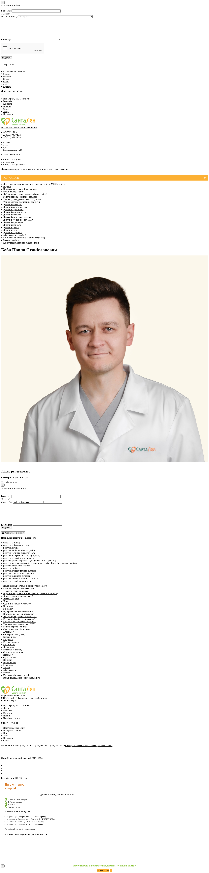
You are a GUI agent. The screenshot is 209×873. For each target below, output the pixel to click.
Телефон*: (6, 13)
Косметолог (9, 644)
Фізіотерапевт (10, 670)
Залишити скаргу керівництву (32, 698)
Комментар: (7, 525)
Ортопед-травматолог (13, 652)
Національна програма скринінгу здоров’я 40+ (26, 586)
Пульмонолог (9, 662)
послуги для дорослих (14, 164)
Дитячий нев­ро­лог (12, 214)
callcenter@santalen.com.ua (99, 745)
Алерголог (8, 632)
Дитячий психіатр (12, 225)
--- (111, 870)
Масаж (6, 672)
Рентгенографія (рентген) (15, 626)
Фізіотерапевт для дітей (14, 235)
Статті (6, 81)
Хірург (6, 601)
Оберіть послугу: (9, 16)
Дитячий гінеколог (12, 204)
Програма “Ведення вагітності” (18, 611)
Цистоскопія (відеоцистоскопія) (18, 614)
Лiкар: (4, 502)
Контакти (7, 76)
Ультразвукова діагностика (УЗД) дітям (22, 199)
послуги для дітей (12, 159)
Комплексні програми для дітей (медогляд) (24, 237)
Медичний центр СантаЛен (17, 169)
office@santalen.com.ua (76, 745)
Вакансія (6, 74)
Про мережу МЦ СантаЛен (14, 71)
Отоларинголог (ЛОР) (14, 634)
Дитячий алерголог (12, 232)
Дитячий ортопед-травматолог (18, 217)
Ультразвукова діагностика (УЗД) (19, 624)
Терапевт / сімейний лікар (15, 591)
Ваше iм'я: (6, 496)
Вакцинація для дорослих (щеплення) (21, 678)
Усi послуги (11, 178)
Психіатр (7, 660)
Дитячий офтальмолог (14, 222)
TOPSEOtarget (21, 778)
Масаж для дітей (11, 240)
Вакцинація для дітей (13, 191)
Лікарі (5, 145)
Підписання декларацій (12, 150)
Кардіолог (8, 639)
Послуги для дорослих (14, 728)
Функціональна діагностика (16, 629)
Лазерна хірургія (11, 598)
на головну (8, 162)
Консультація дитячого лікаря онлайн (21, 243)
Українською (103, 870)
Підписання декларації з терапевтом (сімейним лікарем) (30, 593)
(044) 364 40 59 (13, 137)
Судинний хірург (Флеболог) (17, 603)
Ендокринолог (10, 637)
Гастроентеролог (11, 642)
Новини (6, 79)
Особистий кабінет (13, 91)
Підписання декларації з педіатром (20, 189)
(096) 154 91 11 (13, 132)
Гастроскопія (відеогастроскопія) (19, 619)
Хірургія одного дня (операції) (18, 596)
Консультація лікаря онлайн (16, 675)
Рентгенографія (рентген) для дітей (20, 197)
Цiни (5, 733)
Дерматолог (9, 647)
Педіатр (7, 186)
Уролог (6, 667)
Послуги (6, 142)
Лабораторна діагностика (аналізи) (20, 616)
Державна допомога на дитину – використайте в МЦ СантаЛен (34, 184)
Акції (5, 84)
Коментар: (6, 39)
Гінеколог (8, 609)
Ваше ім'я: (6, 11)
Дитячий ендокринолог (14, 212)
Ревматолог (9, 665)
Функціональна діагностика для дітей (21, 202)
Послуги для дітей (12, 730)
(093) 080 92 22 (13, 135)
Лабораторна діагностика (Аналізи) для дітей (25, 194)
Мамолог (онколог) (12, 649)
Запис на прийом (28, 127)
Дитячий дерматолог (13, 209)
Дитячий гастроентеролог (15, 207)
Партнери (7, 87)
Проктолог (8, 606)
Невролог (8, 655)
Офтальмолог (9, 657)
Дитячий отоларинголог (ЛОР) (18, 220)
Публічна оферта (11, 718)
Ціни (5, 147)
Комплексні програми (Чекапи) (18, 588)
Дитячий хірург (10, 230)
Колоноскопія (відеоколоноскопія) (19, 621)
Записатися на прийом (14, 533)
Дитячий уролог (11, 227)
